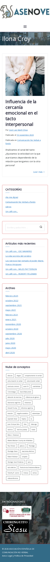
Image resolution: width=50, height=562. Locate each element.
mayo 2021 (10, 310)
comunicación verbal (33, 381)
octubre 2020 (11, 329)
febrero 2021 (11, 314)
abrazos (10, 376)
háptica (24, 419)
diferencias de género (32, 397)
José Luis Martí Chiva (18, 130)
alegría (19, 376)
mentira (10, 430)
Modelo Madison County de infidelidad (20, 440)
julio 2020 (10, 338)
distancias (28, 403)
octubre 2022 (11, 300)
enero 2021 (11, 319)
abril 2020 (10, 352)
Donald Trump (12, 408)
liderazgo (34, 424)
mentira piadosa (22, 430)
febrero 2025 (11, 295)
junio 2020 (10, 343)
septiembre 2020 (13, 333)
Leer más (38, 171)
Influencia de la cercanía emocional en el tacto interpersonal (21, 112)
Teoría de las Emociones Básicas (29, 467)
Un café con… (11, 211)
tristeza (25, 473)
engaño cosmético (22, 413)
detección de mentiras (14, 397)
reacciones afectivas (28, 451)
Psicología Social (13, 451)
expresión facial (12, 419)
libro (25, 424)
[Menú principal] (25, 27)
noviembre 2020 (13, 324)
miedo (33, 430)
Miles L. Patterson (13, 435)
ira (31, 419)
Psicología (32, 446)
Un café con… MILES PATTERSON (21, 269)
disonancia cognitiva (14, 403)
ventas (35, 473)
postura (22, 446)
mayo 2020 (10, 347)
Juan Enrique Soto (13, 424)
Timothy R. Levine (13, 473)
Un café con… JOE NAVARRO (18, 251)
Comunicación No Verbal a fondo (20, 202)
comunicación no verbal (15, 381)
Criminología (12, 392)
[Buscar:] (25, 227)
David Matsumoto (25, 392)
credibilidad (36, 386)
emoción (10, 413)
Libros (8, 206)
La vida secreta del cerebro (18, 256)
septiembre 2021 (13, 305)
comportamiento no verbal (33, 376)
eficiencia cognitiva (27, 408)
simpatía (24, 457)
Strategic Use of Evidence (15, 462)
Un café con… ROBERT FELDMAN (21, 273)
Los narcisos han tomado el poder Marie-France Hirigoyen (24, 262)
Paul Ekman (11, 446)
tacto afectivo (12, 467)
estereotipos (36, 413)
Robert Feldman (13, 457)
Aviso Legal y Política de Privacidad (17, 555)
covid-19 (26, 386)
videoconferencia (13, 478)
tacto (29, 462)
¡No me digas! (11, 197)
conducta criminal (13, 386)
